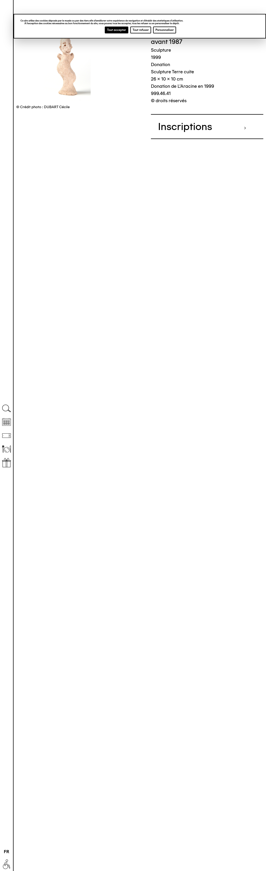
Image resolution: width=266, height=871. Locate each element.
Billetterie (6, 435)
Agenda (6, 422)
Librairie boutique (6, 462)
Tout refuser (141, 30)
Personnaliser (164, 30)
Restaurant (6, 449)
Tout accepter (116, 30)
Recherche (6, 408)
